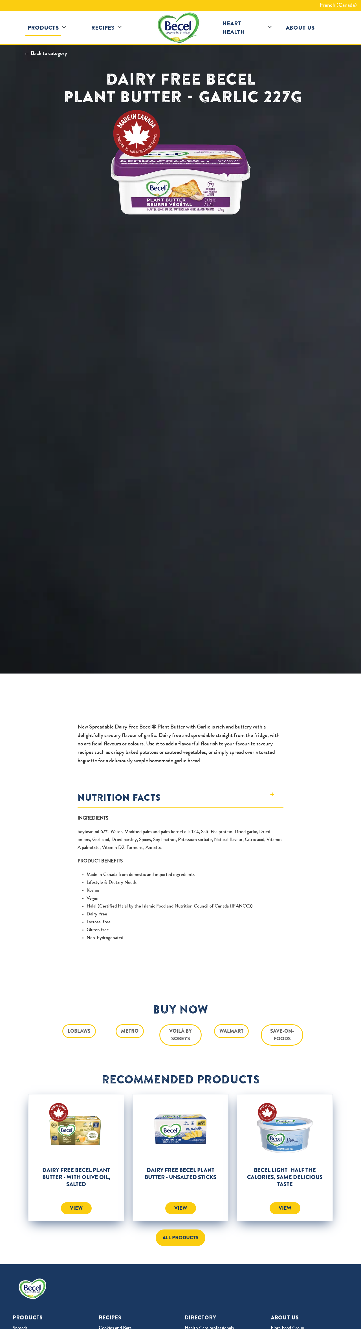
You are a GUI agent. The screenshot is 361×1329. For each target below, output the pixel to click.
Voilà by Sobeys (180, 1034)
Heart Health (233, 27)
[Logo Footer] (34, 1282)
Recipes (103, 27)
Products (43, 27)
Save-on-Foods (282, 1034)
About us (300, 27)
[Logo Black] (180, 28)
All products (180, 1237)
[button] (64, 27)
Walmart (231, 1031)
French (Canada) (338, 5)
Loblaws (79, 1031)
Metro (129, 1031)
